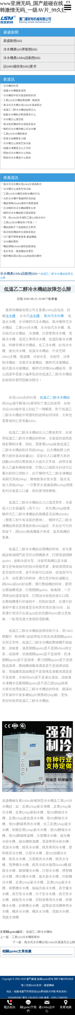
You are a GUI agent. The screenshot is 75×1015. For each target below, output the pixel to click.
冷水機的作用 (10, 85)
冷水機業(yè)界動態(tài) (20, 49)
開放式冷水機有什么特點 (17, 152)
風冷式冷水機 (54, 316)
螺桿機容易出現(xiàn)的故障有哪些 (22, 255)
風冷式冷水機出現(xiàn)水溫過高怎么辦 (49, 942)
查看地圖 (65, 1007)
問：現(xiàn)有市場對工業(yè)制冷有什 (24, 217)
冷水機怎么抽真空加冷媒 (17, 143)
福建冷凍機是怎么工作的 (17, 148)
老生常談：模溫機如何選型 (18, 251)
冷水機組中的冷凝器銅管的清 (19, 95)
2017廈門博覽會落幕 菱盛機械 (19, 236)
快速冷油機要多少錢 (14, 138)
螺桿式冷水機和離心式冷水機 (19, 128)
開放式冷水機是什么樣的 (17, 157)
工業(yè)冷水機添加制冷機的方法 (21, 193)
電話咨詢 (9, 1007)
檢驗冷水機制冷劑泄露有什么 (19, 114)
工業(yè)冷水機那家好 (15, 133)
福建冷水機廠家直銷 (14, 90)
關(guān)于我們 (28, 1009)
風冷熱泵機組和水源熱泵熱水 (19, 124)
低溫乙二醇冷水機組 (55, 397)
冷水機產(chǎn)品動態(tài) (21, 58)
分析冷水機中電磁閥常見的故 (19, 198)
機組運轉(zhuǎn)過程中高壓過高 (20, 203)
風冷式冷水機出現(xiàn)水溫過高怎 (22, 104)
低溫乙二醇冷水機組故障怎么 (19, 109)
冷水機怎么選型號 (13, 119)
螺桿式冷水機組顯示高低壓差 (19, 212)
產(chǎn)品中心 (47, 1009)
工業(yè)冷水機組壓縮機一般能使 (21, 100)
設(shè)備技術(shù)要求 (19, 66)
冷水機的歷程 (10, 241)
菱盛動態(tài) (12, 40)
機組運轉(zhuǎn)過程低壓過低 (19, 246)
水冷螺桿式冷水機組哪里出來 (19, 208)
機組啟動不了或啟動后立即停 (19, 227)
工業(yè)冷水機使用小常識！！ (20, 222)
